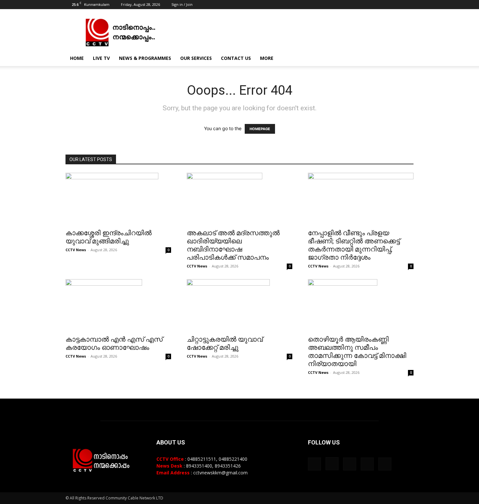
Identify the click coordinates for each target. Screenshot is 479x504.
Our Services (196, 58)
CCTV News (75, 249)
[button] (406, 59)
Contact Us (236, 58)
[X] (398, 4)
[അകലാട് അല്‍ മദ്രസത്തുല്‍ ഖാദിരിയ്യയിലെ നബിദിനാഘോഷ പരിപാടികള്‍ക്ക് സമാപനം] (239, 199)
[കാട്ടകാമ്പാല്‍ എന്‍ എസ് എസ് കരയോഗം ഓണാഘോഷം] (118, 305)
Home (77, 58)
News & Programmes (145, 58)
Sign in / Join (182, 4)
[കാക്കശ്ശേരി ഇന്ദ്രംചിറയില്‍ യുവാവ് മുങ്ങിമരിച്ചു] (118, 199)
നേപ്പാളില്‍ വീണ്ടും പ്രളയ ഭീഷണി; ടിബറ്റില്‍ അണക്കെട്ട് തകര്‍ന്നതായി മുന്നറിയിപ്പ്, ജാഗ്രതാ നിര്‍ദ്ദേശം (354, 245)
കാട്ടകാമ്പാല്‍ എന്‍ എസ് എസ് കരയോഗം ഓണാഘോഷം (114, 343)
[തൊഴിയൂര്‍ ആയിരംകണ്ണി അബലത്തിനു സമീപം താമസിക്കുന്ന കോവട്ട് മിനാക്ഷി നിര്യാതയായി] (361, 305)
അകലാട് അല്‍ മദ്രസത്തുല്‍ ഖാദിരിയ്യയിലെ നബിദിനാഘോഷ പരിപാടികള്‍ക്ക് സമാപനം (233, 245)
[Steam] (387, 4)
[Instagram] (376, 4)
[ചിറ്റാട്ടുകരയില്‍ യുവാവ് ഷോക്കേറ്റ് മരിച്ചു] (239, 305)
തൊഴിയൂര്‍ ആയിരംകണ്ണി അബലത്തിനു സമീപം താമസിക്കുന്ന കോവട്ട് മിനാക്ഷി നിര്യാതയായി (357, 351)
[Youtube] (409, 4)
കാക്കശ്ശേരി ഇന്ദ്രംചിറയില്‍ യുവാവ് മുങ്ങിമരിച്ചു (108, 237)
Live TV (101, 58)
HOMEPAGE (260, 129)
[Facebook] (365, 4)
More (266, 58)
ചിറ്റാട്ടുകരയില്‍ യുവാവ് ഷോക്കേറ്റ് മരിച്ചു (225, 343)
